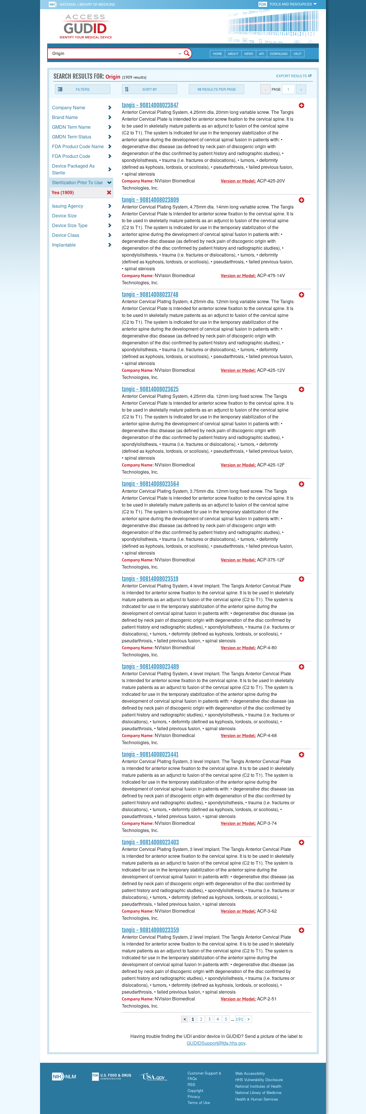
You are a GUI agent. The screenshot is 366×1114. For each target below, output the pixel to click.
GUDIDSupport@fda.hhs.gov (216, 1043)
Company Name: (138, 181)
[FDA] (263, 3)
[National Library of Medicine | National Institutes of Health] (63, 1079)
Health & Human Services (256, 1099)
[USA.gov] (159, 1079)
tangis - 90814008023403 (150, 842)
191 (239, 1019)
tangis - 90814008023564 (150, 483)
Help (297, 53)
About (233, 53)
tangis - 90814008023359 (150, 930)
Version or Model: (238, 181)
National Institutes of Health (258, 1086)
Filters (82, 89)
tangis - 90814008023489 (150, 666)
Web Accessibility (250, 1073)
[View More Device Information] (302, 105)
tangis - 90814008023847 (150, 105)
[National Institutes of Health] (54, 4)
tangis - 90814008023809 (150, 199)
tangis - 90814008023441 (150, 754)
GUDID (85, 26)
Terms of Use (199, 1102)
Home (217, 53)
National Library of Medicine (87, 4)
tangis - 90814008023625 (150, 389)
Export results (291, 75)
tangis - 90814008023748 (150, 294)
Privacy (194, 1096)
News (248, 53)
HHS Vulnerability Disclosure (259, 1079)
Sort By (149, 89)
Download (279, 53)
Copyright (195, 1090)
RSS (191, 1084)
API (261, 53)
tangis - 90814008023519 (150, 578)
